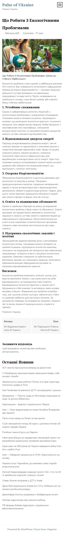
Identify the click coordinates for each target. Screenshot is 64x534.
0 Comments (28, 33)
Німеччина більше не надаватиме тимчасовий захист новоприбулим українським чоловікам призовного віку (31, 439)
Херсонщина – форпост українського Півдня (25, 404)
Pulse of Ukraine (18, 4)
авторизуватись (10, 351)
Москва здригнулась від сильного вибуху (23, 500)
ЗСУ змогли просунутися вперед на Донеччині (26, 367)
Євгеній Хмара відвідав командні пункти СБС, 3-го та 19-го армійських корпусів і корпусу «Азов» (32, 474)
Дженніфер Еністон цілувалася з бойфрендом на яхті (30, 494)
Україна (17, 312)
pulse (40, 33)
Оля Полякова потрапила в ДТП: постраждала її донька (31, 390)
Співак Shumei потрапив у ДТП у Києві (22, 480)
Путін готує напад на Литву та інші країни (23, 418)
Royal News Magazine (45, 529)
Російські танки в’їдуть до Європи (20, 432)
